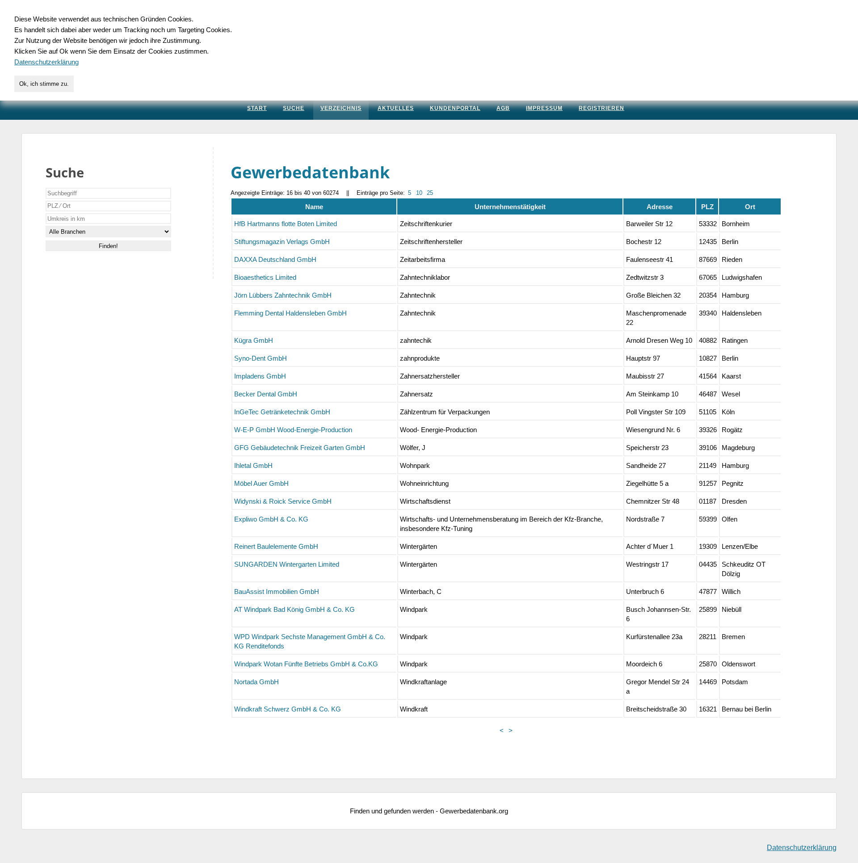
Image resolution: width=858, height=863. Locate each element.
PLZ (707, 206)
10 (419, 192)
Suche (293, 108)
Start (257, 108)
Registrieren (601, 108)
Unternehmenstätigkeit (510, 206)
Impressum (544, 108)
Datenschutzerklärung (802, 847)
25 (430, 192)
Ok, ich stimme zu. (44, 83)
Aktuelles (396, 108)
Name (314, 206)
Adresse (660, 206)
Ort (750, 206)
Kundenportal (455, 108)
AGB (503, 108)
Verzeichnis (341, 108)
